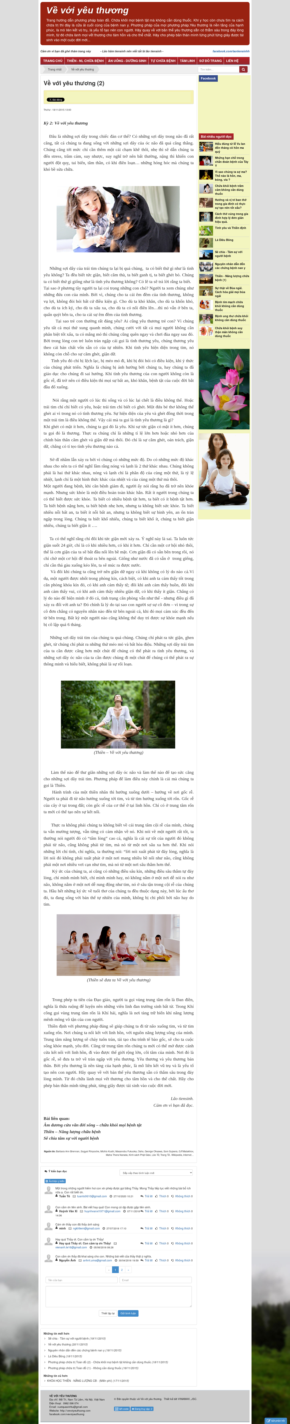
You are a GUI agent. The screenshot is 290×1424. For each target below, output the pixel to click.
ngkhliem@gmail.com (86, 1228)
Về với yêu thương (59, 1344)
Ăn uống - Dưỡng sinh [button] (127, 60)
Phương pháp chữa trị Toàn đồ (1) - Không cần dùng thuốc (85, 1368)
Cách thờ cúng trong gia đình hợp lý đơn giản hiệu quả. (231, 218)
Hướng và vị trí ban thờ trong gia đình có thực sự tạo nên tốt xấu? (231, 204)
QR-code (123, 1408)
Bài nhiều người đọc (216, 136)
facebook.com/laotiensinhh (231, 51)
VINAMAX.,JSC (187, 1399)
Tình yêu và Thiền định (230, 228)
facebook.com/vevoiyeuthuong (66, 1414)
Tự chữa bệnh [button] (163, 60)
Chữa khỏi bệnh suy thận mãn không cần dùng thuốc (229, 332)
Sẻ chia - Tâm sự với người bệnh (68, 1338)
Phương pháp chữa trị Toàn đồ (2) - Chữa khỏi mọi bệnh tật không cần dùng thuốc (99, 1362)
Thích (162, 1196)
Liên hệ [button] (232, 60)
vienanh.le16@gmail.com (71, 1247)
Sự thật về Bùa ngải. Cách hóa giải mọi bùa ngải (230, 292)
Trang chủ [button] (53, 60)
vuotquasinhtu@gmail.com (72, 1407)
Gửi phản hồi (278, 1420)
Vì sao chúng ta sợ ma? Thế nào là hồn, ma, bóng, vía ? (231, 176)
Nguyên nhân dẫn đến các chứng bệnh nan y (76, 1350)
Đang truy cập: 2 (143, 1408)
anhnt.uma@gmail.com (97, 1260)
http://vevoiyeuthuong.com (75, 1410)
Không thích (182, 1196)
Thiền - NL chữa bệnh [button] (85, 60)
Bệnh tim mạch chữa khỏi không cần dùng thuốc (229, 306)
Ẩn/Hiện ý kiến (56, 1181)
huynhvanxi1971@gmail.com (102, 1211)
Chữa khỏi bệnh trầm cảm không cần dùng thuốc (229, 190)
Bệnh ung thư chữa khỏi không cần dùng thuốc (231, 318)
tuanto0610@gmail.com (92, 1196)
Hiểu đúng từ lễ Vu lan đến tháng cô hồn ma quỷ (230, 148)
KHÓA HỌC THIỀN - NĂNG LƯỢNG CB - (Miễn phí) (79, 1381)
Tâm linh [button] (187, 60)
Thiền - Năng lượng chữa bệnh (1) (232, 278)
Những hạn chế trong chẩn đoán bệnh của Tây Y (231, 162)
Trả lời (148, 1196)
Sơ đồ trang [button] (210, 60)
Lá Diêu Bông (56, 1356)
